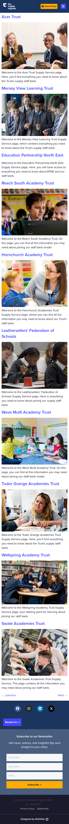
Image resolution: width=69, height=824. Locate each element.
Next (62, 695)
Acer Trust (11, 16)
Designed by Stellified (33, 819)
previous (9, 695)
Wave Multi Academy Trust (26, 412)
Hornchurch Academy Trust (27, 254)
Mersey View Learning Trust (27, 88)
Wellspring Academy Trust (26, 555)
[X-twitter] (51, 708)
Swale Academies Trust (23, 623)
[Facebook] (17, 708)
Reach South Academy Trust (28, 183)
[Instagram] (29, 708)
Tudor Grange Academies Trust (30, 483)
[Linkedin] (40, 708)
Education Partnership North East (32, 155)
